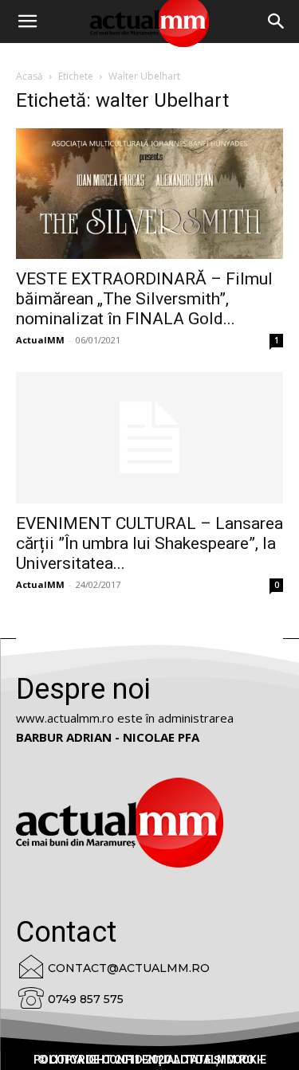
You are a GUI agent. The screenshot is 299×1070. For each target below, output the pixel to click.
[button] (276, 21)
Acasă (29, 76)
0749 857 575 (86, 999)
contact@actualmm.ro (129, 968)
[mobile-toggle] (27, 21)
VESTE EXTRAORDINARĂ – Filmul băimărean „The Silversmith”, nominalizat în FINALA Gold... (144, 298)
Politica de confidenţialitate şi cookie (149, 1059)
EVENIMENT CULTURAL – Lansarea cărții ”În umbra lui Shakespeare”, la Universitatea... (149, 543)
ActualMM (40, 340)
